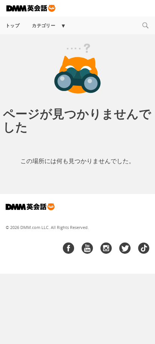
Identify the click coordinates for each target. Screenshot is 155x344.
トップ (13, 25)
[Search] (145, 25)
